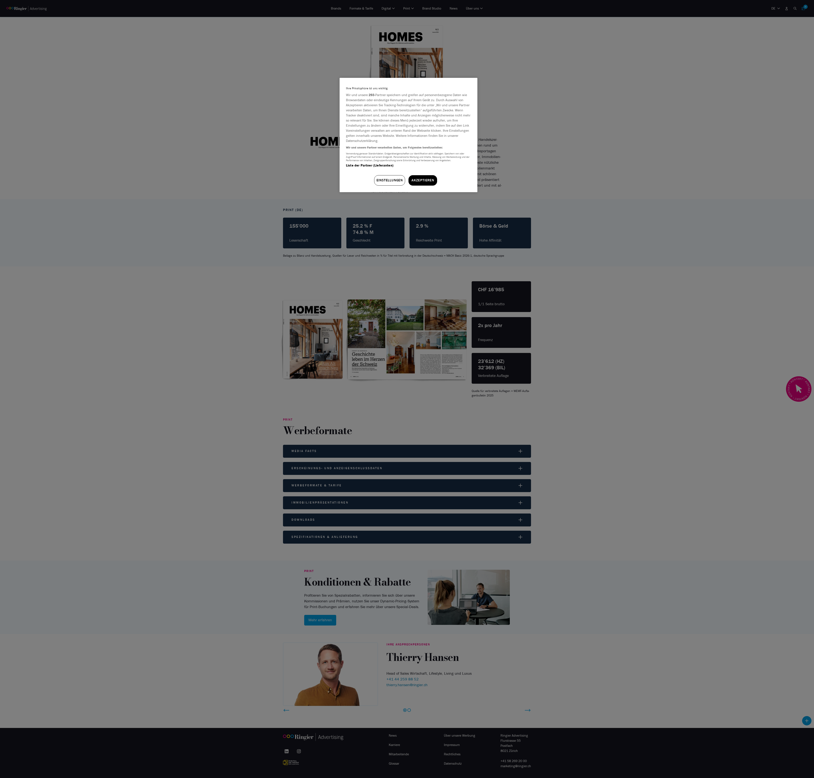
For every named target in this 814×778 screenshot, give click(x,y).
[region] (408, 135)
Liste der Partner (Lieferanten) (369, 165)
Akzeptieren (422, 180)
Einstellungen (389, 180)
